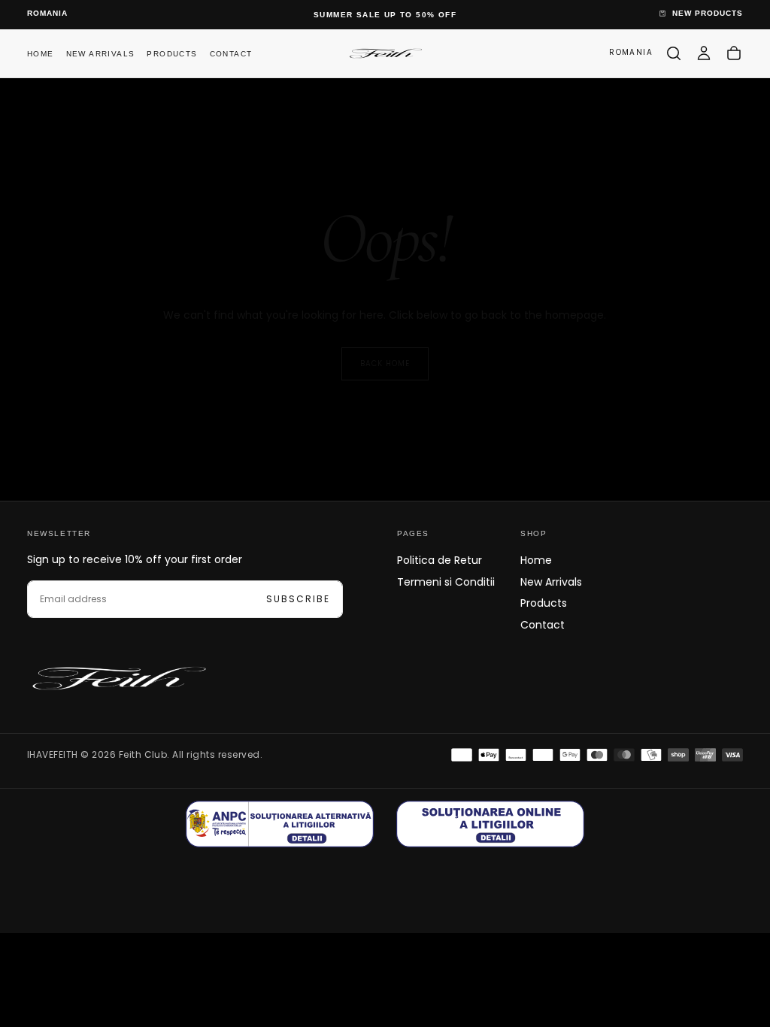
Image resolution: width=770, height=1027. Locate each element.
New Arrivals (100, 54)
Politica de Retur (439, 560)
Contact (231, 54)
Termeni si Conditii (446, 581)
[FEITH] (117, 677)
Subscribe (298, 598)
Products (172, 54)
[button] (47, 14)
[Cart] (734, 53)
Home (40, 54)
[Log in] (704, 53)
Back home (385, 363)
